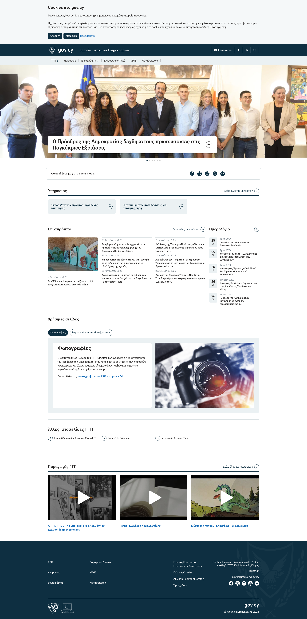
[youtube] (215, 173)
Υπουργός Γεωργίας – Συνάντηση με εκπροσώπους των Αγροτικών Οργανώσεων (238, 256)
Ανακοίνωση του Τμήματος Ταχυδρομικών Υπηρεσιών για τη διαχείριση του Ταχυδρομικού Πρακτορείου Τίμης (126, 278)
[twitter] (199, 173)
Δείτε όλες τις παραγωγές (238, 466)
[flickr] (222, 173)
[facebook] (192, 173)
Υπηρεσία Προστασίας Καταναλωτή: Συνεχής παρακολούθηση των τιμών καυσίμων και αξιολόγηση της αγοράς (125, 263)
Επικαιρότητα (88, 60)
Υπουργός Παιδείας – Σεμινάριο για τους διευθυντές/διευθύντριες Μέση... (238, 286)
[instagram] (207, 173)
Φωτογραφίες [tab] (58, 332)
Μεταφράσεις (150, 60)
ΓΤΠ (53, 60)
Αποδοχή (55, 35)
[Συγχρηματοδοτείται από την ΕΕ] (67, 608)
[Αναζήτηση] (255, 50)
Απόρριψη (71, 35)
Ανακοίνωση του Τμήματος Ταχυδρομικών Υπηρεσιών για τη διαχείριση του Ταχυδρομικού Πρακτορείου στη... (180, 263)
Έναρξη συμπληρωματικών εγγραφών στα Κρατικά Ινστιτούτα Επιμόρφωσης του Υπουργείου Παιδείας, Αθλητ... (123, 247)
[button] (147, 160)
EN (246, 50)
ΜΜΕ (133, 60)
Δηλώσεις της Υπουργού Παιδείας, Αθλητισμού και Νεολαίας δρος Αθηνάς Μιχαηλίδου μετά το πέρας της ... (180, 247)
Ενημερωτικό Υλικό (114, 60)
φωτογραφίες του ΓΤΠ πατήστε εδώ (100, 376)
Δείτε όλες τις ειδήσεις (185, 229)
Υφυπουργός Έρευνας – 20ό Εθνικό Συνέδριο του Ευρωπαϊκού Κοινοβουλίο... (238, 271)
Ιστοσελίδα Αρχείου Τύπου (175, 438)
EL (238, 50)
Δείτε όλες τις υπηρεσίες (238, 190)
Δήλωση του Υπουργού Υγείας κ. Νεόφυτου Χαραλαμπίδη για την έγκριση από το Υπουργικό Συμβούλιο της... (180, 278)
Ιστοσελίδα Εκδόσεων (119, 438)
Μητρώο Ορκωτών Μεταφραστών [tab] (91, 332)
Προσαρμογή (87, 35)
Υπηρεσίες (70, 60)
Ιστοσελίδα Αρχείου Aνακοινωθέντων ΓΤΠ (75, 438)
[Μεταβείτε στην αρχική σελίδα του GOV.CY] (61, 50)
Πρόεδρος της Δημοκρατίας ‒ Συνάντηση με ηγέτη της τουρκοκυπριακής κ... (235, 301)
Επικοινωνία (225, 50)
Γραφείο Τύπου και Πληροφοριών (104, 50)
